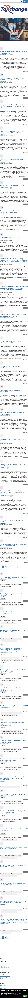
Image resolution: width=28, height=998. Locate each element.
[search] (22, 1)
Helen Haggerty (3, 690)
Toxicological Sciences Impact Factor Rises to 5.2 (13, 440)
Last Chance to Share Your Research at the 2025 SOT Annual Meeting (12, 865)
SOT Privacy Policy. (14, 994)
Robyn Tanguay (3, 81)
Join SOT (2, 974)
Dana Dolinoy (3, 415)
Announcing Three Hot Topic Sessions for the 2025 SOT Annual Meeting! (13, 670)
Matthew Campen (4, 632)
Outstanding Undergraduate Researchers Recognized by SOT (12, 594)
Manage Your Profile (4, 977)
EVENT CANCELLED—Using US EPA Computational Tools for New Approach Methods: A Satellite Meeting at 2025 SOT (12, 649)
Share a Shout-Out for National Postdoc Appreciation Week (11, 160)
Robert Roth (3, 596)
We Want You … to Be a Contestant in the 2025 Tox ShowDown (14, 612)
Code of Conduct (3, 987)
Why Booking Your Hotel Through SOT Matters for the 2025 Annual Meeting (13, 759)
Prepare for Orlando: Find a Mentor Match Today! (12, 723)
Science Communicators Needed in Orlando (12, 794)
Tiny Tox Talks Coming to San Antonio (11, 366)
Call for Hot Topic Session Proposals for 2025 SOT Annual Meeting (13, 883)
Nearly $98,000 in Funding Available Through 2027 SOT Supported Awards (13, 315)
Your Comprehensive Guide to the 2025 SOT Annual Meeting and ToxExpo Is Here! (13, 902)
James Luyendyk (4, 54)
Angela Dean (3, 162)
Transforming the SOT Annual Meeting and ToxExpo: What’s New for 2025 (12, 811)
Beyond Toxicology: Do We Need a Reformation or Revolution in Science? (13, 545)
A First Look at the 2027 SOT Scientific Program (14, 186)
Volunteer (2, 978)
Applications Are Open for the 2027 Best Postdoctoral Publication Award (11, 211)
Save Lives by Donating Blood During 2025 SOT (14, 706)
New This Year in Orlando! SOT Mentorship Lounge (12, 688)
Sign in (25, 1)
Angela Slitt (2, 781)
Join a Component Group (5, 976)
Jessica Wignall (3, 652)
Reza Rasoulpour (4, 107)
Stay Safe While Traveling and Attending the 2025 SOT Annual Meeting (12, 630)
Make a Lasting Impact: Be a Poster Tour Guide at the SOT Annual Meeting (14, 847)
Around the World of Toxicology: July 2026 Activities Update (12, 413)
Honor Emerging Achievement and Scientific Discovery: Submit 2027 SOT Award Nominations (12, 132)
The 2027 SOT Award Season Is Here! (11, 341)
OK (26, 996)
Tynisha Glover (3, 925)
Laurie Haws (3, 761)
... (14, 566)
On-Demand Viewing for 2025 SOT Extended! (13, 577)
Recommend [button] (3, 580)
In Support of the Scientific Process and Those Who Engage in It (13, 52)
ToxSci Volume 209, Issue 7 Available (10, 237)
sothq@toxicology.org (4, 967)
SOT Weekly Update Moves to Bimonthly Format (12, 521)
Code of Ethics (3, 988)
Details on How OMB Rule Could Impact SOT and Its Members (13, 465)
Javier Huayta (3, 849)
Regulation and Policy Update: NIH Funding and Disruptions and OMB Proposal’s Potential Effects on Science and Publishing (13, 492)
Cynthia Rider (3, 578)
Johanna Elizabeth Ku (4, 547)
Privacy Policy (3, 985)
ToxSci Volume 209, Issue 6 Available (10, 390)
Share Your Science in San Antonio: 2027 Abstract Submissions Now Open (12, 79)
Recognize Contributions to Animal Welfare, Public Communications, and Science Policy (12, 105)
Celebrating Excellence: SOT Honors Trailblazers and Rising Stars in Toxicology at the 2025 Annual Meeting (14, 778)
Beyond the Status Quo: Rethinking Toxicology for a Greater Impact (13, 741)
